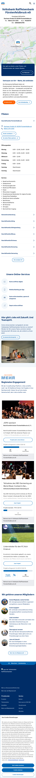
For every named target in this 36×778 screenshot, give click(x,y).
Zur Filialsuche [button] (26, 72)
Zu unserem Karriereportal (9, 337)
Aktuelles (21, 711)
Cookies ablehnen (18, 770)
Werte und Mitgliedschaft (7, 708)
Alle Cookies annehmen (18, 765)
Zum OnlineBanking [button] (23, 102)
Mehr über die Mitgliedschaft (17, 653)
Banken (20, 699)
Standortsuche (22, 705)
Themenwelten (5, 702)
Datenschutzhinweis (13, 760)
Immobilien (4, 705)
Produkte (3, 699)
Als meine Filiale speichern (9, 138)
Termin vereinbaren (8, 133)
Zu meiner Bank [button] (8, 102)
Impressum (21, 760)
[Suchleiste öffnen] (30, 3)
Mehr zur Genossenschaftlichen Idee (10, 688)
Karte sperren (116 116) (24, 702)
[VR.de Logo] (9, 3)
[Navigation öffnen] (34, 3)
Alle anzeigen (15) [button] (18, 260)
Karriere (21, 708)
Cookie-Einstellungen (18, 774)
